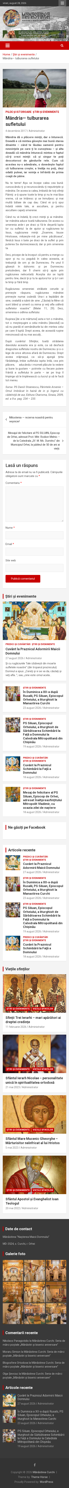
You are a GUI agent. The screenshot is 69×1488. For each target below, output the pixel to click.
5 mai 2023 (12, 1147)
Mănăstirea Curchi (44, 1472)
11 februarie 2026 (16, 1026)
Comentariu (14, 483)
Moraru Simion (11, 1351)
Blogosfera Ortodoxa (15, 1362)
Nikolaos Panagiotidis (16, 1340)
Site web (11, 560)
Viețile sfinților (17, 969)
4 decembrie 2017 (16, 130)
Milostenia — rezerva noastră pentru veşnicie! (31, 419)
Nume (10, 527)
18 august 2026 (32, 777)
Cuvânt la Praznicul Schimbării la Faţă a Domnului (37, 769)
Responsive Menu (62, 3)
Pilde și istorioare (18, 111)
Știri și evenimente (20, 596)
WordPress (46, 1482)
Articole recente (21, 850)
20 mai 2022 (13, 1208)
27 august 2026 (15, 658)
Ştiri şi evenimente (46, 111)
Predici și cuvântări (18, 644)
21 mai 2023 (13, 1087)
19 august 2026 (32, 746)
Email (10, 544)
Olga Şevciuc (10, 1373)
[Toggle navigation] (7, 45)
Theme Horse (39, 1477)
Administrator (37, 130)
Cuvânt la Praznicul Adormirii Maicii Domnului (41, 865)
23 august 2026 (32, 707)
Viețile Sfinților (43, 1008)
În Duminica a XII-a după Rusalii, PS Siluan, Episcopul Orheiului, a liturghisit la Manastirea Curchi (43, 697)
